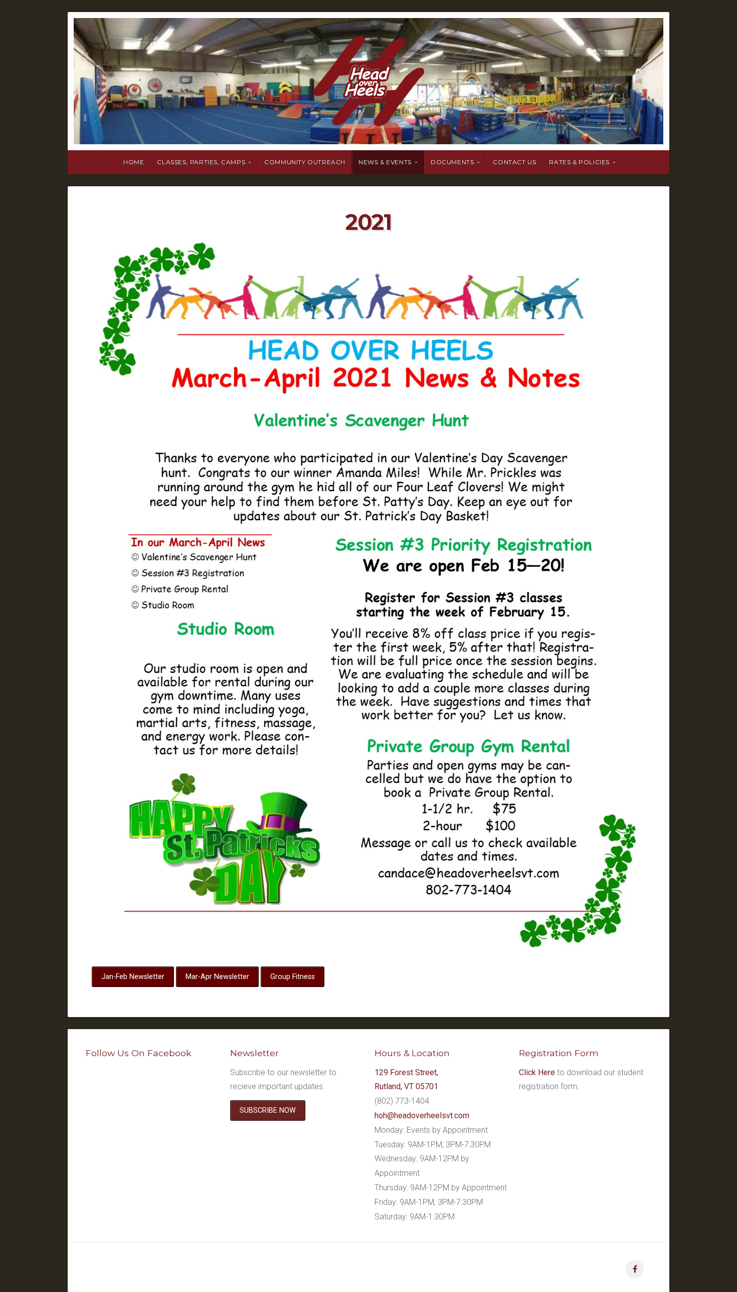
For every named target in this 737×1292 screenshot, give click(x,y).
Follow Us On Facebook (139, 1053)
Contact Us (514, 162)
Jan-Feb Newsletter (132, 977)
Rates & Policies (579, 162)
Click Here (537, 1072)
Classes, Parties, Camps (201, 162)
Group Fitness (292, 977)
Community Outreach (304, 162)
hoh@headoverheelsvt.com (422, 1115)
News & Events (385, 162)
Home (133, 162)
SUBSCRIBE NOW (268, 1110)
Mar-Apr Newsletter (217, 977)
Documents (452, 162)
